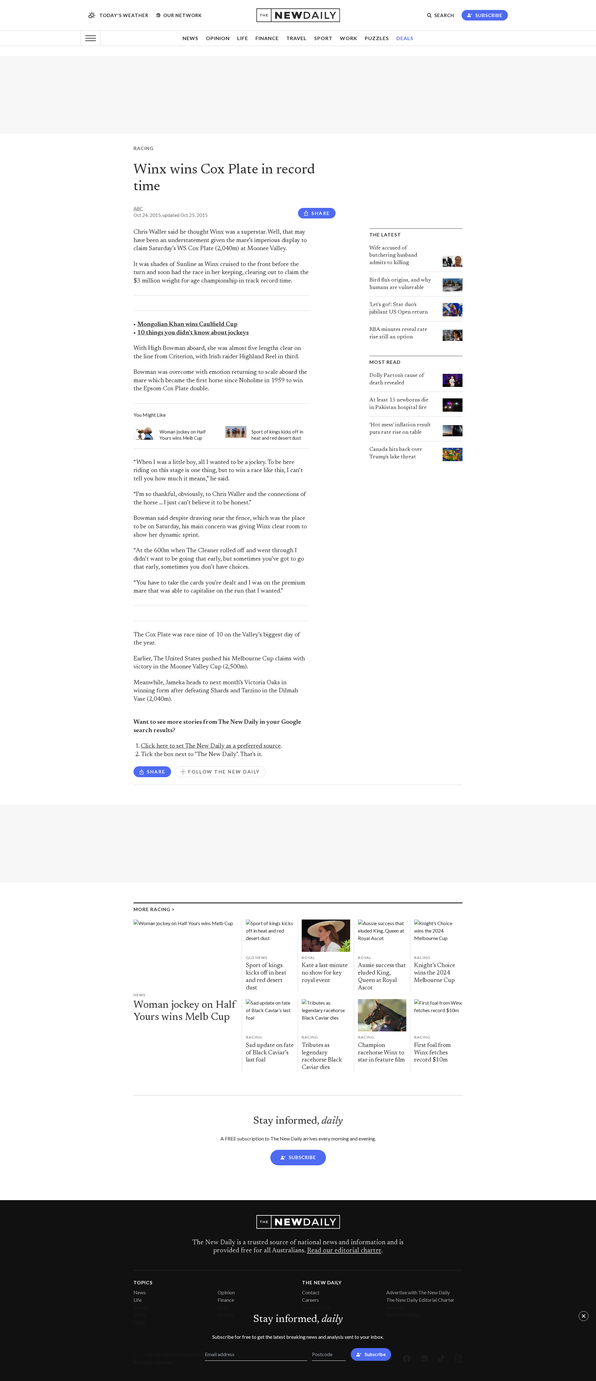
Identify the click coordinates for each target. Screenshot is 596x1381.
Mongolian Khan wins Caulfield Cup (187, 325)
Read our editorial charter (344, 1250)
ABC (138, 208)
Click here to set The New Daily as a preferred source (211, 746)
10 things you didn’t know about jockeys (193, 333)
